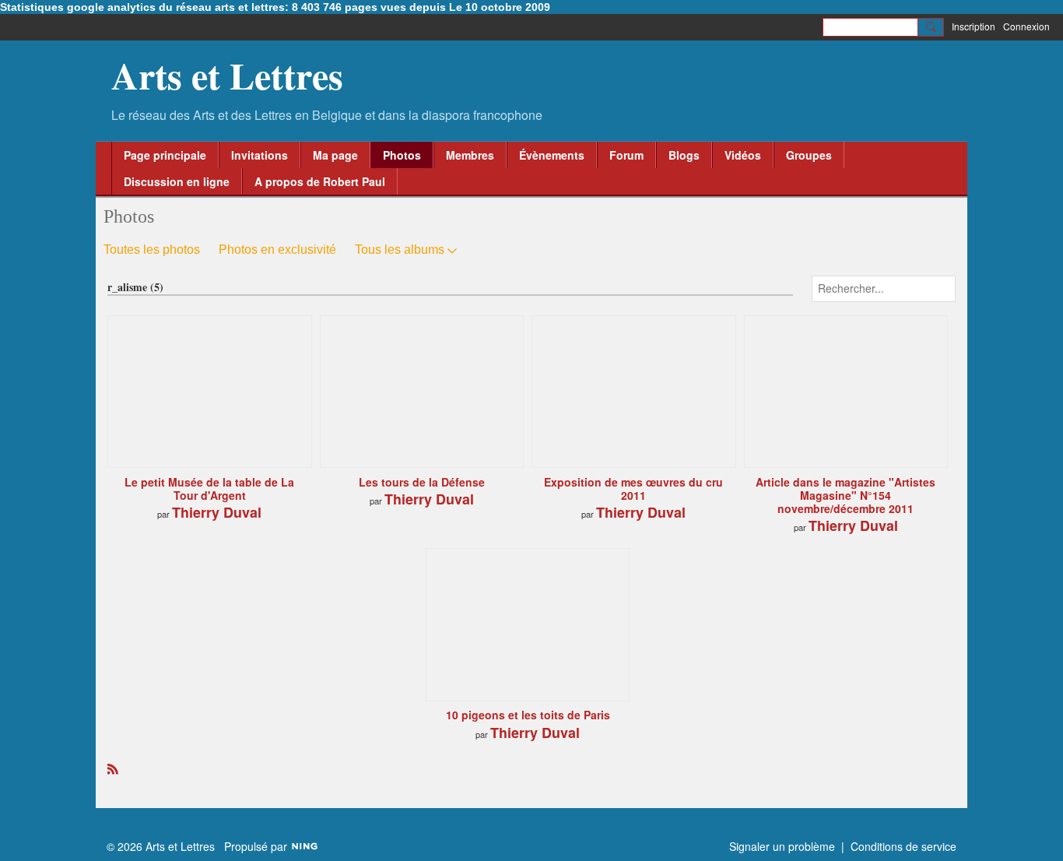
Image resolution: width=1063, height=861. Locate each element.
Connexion (1026, 26)
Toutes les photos (151, 249)
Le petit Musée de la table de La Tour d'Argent (209, 488)
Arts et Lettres (227, 74)
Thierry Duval (216, 512)
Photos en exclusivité (277, 249)
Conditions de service (903, 846)
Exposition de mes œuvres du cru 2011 (633, 488)
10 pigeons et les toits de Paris (528, 714)
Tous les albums (399, 249)
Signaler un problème (782, 846)
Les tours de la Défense (422, 482)
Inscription (973, 26)
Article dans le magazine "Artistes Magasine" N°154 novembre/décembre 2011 (845, 495)
